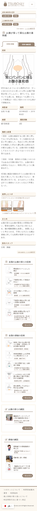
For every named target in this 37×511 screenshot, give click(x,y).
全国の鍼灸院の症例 (8, 12)
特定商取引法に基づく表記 (15, 500)
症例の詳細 (10, 44)
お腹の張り (7, 16)
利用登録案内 (28, 490)
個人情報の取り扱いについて (16, 496)
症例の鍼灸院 (26, 44)
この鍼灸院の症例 (7, 20)
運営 (5, 493)
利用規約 (14, 493)
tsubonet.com (16, 506)
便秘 (15, 16)
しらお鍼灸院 (30, 28)
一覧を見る (27, 325)
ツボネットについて (12, 490)
